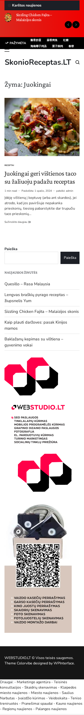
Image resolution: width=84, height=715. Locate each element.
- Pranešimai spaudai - (37, 703)
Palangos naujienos (51, 708)
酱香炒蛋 (35, 40)
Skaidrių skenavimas (40, 687)
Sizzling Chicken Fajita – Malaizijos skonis (34, 17)
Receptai (9, 165)
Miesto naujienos (44, 692)
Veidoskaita (58, 698)
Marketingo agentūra (33, 682)
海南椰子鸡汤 (38, 46)
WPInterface (64, 663)
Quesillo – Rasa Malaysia (27, 284)
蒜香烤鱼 (52, 40)
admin (69, 191)
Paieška (10, 249)
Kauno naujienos (69, 703)
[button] (68, 24)
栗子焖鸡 (57, 46)
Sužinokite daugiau (17, 222)
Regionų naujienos (17, 708)
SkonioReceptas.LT (38, 62)
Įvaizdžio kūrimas (31, 698)
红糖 (66, 40)
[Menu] (6, 50)
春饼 (71, 46)
